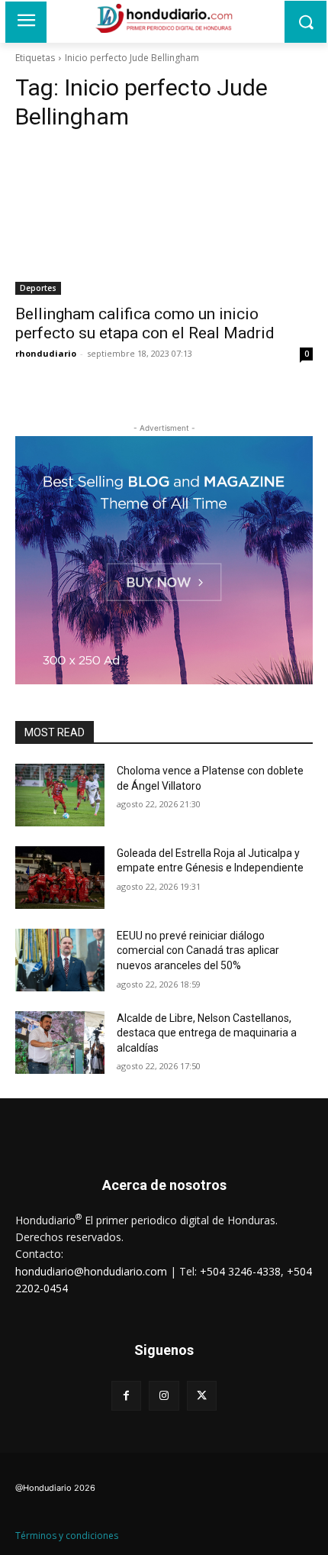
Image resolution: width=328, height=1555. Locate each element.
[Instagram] (163, 1396)
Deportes (38, 288)
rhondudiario (45, 353)
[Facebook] (126, 1396)
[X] (202, 1396)
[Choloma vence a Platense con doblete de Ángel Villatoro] (60, 795)
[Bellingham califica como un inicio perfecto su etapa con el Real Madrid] (164, 220)
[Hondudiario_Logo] (164, 18)
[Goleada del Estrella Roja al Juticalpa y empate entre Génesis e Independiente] (60, 877)
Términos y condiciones (66, 1535)
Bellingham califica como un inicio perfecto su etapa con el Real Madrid (145, 323)
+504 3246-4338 (240, 1271)
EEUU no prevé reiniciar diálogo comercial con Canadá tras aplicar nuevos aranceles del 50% (198, 950)
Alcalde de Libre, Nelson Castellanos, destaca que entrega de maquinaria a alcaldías (207, 1033)
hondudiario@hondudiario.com (91, 1271)
